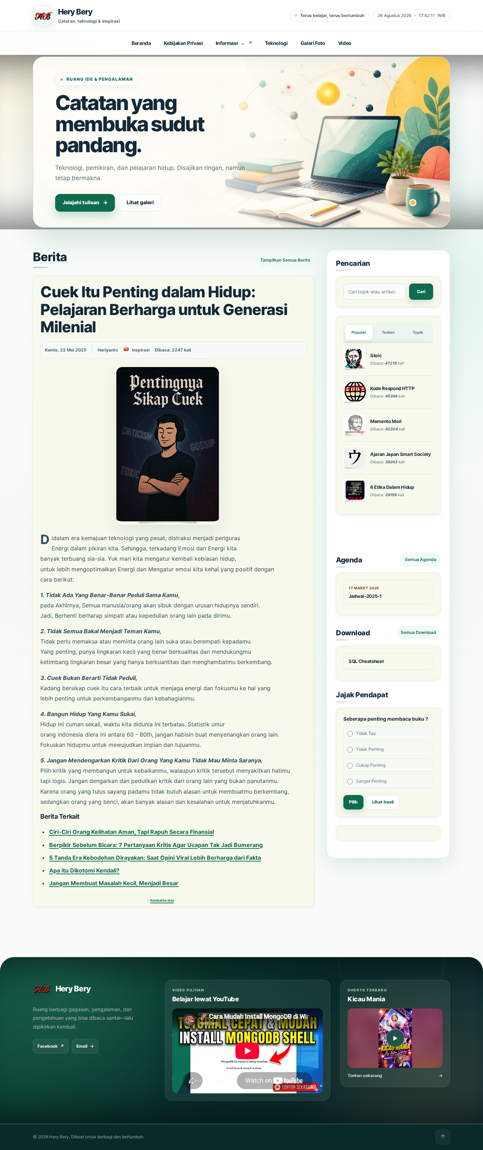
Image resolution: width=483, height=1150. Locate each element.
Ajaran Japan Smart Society (400, 454)
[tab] (359, 332)
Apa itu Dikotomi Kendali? (84, 870)
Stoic (376, 355)
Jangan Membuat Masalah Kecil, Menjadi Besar (114, 883)
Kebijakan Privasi (183, 43)
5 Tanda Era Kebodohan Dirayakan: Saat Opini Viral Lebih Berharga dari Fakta (155, 857)
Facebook (50, 1046)
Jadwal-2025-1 (365, 596)
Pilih (353, 802)
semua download (418, 632)
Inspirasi (141, 350)
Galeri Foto (313, 43)
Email (85, 1046)
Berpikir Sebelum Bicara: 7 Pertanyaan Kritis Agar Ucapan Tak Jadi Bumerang (156, 844)
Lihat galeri (140, 202)
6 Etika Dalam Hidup (392, 487)
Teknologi (276, 43)
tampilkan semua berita (285, 260)
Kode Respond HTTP (392, 388)
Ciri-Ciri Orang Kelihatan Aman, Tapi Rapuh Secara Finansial (131, 831)
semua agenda (420, 559)
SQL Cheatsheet (366, 661)
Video (344, 43)
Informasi (230, 42)
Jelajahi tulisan (85, 202)
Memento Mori (386, 421)
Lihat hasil (383, 802)
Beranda (141, 43)
